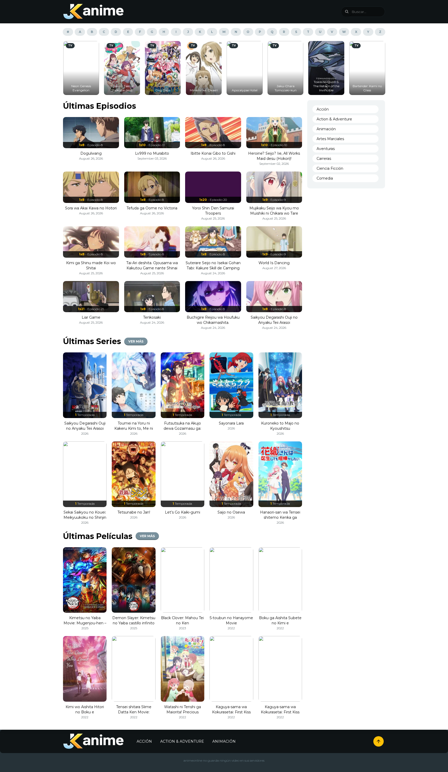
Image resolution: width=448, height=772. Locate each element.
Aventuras (326, 148)
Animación (326, 129)
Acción (323, 109)
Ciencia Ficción (330, 168)
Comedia (325, 178)
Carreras (324, 158)
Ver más (135, 341)
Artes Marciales (330, 138)
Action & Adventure (334, 119)
